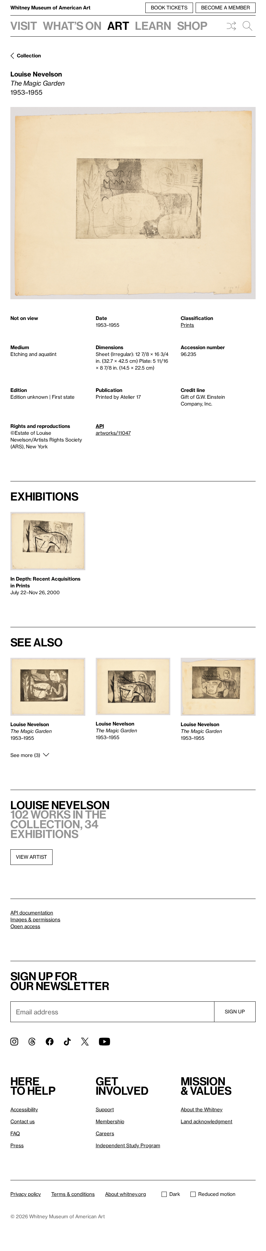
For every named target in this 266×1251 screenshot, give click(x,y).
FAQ (15, 1133)
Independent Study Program (128, 1145)
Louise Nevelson (36, 74)
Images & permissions (35, 919)
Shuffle (231, 26)
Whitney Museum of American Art (50, 7)
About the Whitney (202, 1109)
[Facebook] (50, 1042)
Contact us (22, 1121)
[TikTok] (67, 1042)
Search (247, 26)
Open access (25, 926)
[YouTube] (104, 1042)
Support (105, 1109)
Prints (187, 325)
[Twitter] (85, 1042)
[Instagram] (14, 1042)
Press (17, 1145)
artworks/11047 (113, 433)
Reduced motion (217, 1194)
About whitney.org (125, 1194)
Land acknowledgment (206, 1121)
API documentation (31, 912)
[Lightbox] (133, 203)
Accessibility (24, 1109)
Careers (105, 1133)
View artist (31, 857)
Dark (174, 1194)
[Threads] (32, 1042)
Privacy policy (25, 1194)
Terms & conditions (73, 1194)
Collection (29, 55)
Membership (110, 1121)
